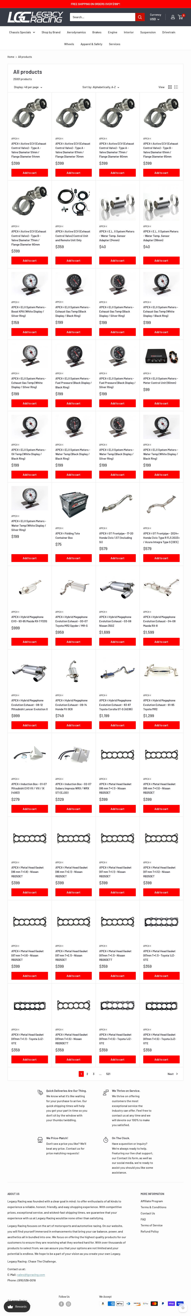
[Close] (138, 616)
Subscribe (95, 687)
